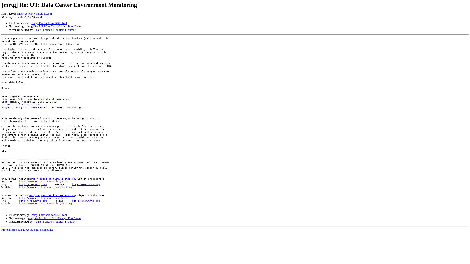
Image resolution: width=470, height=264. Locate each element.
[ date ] (38, 29)
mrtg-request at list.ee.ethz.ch (52, 178)
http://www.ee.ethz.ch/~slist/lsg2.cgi (46, 187)
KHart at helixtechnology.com (34, 13)
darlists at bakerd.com (54, 99)
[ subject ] (60, 29)
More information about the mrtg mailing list (27, 229)
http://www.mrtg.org (86, 184)
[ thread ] (48, 29)
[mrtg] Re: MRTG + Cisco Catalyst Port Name (53, 26)
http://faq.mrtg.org (33, 184)
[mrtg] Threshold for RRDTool (49, 23)
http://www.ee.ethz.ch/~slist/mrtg (43, 181)
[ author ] (71, 29)
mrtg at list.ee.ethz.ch (24, 104)
